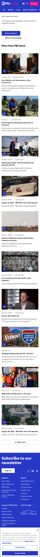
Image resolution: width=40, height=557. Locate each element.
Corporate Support (9, 521)
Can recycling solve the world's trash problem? (16, 279)
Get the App (26, 505)
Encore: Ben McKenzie (10, 316)
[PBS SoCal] (10, 3)
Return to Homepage (13, 38)
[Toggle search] (4, 9)
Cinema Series (26, 487)
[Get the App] (29, 512)
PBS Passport (7, 514)
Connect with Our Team (8, 524)
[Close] (37, 530)
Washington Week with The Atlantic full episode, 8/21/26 (18, 164)
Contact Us (25, 499)
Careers (24, 493)
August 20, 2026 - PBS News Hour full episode (20, 431)
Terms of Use (29, 541)
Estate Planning (8, 517)
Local (18, 10)
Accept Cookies (20, 553)
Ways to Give (7, 511)
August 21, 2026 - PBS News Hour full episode (19, 203)
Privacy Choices (20, 547)
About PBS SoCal (27, 481)
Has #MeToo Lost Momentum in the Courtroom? (16, 81)
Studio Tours (25, 490)
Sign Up (8, 471)
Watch (10, 10)
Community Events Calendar (9, 491)
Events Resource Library (8, 496)
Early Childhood (30, 10)
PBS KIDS (5, 487)
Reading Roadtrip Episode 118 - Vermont (17, 354)
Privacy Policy (6, 543)
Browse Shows (11, 33)
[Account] (27, 3)
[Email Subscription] (23, 3)
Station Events (26, 496)
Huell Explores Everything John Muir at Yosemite (17, 124)
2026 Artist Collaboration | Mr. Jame (16, 394)
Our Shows (6, 481)
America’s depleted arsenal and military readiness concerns (17, 239)
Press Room (25, 484)
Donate (34, 4)
